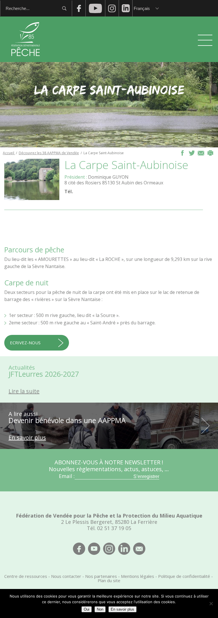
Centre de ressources (25, 576)
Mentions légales (137, 576)
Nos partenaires (101, 576)
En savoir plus (122, 609)
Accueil (9, 153)
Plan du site (109, 580)
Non (100, 609)
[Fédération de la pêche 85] (26, 60)
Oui (86, 609)
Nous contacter (66, 576)
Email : (67, 476)
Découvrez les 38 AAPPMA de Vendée (49, 153)
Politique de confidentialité (184, 576)
